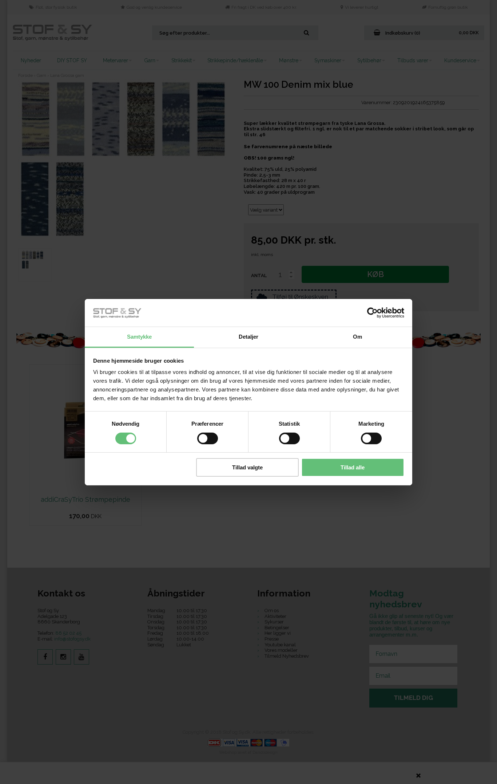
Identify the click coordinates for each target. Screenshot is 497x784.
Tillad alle (353, 467)
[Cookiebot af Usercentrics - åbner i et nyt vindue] (372, 312)
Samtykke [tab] (139, 337)
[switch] (207, 438)
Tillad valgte (247, 467)
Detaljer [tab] (249, 337)
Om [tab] (357, 337)
